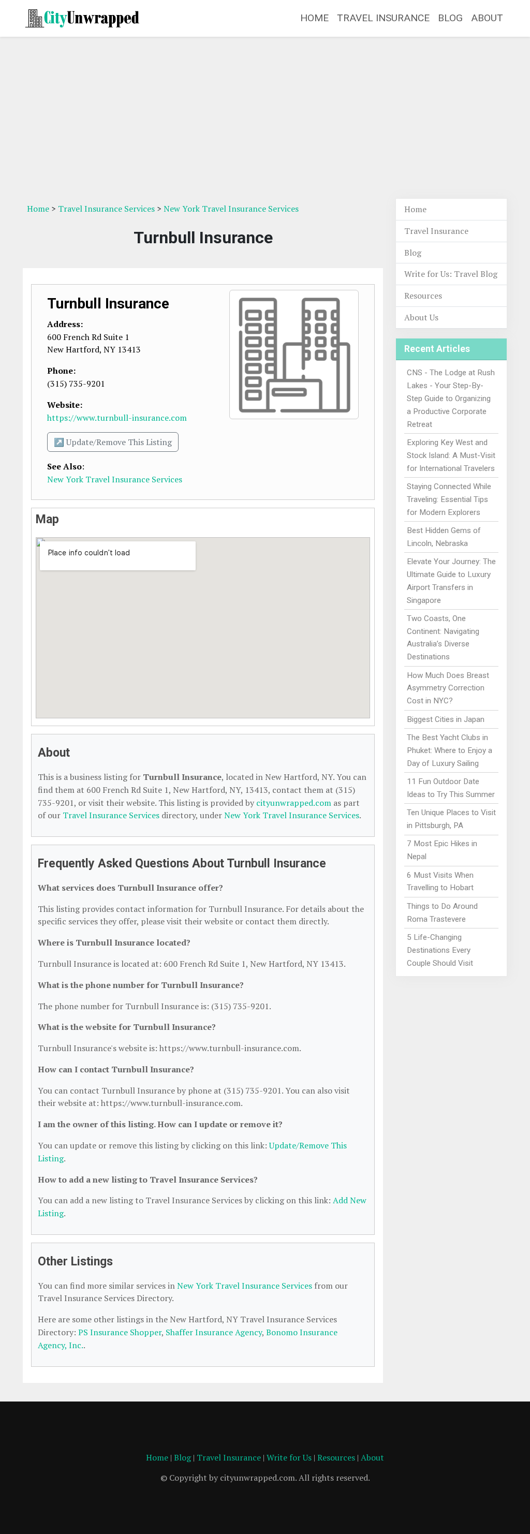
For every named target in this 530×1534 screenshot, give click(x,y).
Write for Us (289, 1457)
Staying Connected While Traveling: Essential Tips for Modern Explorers (449, 499)
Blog (450, 18)
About (487, 18)
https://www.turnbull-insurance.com (117, 417)
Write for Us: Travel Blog (450, 273)
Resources (423, 295)
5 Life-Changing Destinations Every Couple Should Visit (440, 950)
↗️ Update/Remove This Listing (113, 442)
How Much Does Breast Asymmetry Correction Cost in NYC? (448, 688)
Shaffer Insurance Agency (214, 1332)
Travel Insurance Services (106, 208)
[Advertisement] (265, 117)
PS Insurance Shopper (119, 1332)
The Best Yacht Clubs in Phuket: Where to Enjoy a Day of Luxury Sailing (449, 750)
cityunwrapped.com (293, 802)
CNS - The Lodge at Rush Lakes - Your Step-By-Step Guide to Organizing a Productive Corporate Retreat (451, 398)
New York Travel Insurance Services (231, 208)
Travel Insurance (383, 18)
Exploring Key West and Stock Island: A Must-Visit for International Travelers (451, 455)
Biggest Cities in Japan (445, 719)
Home (314, 18)
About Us (421, 317)
